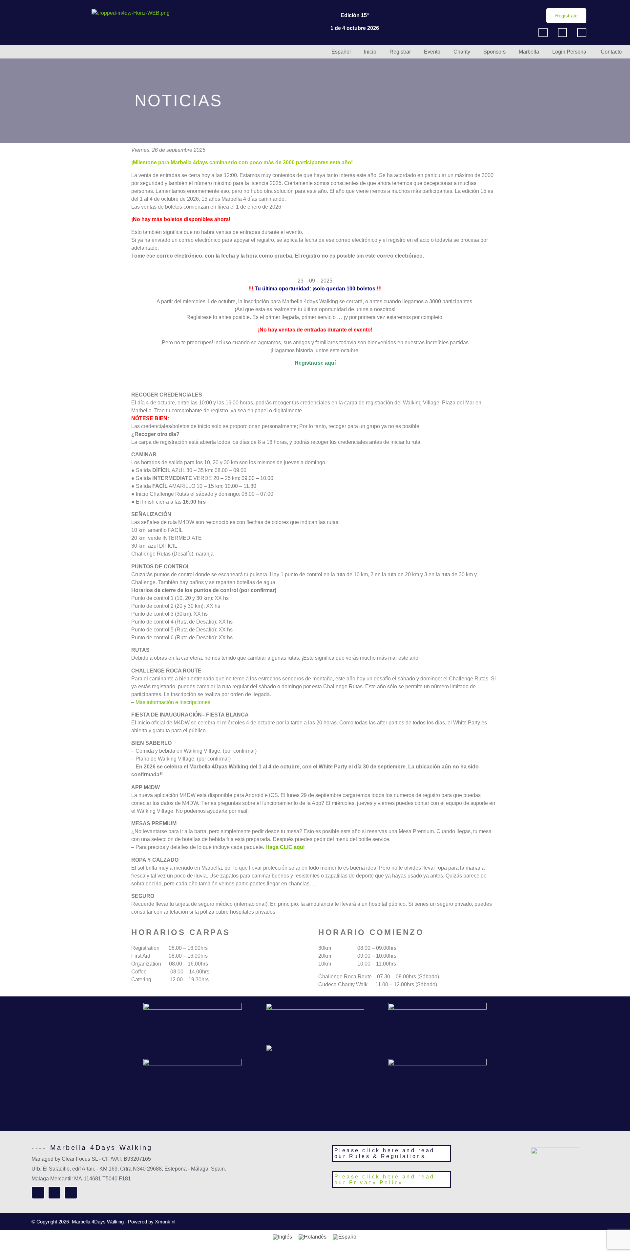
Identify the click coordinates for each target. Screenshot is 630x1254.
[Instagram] (562, 32)
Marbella (529, 52)
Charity (461, 52)
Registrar (400, 52)
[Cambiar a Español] (345, 1237)
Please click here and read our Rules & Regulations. (384, 1153)
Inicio (370, 52)
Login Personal (570, 52)
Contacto (611, 52)
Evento (432, 52)
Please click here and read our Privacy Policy (384, 1179)
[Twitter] (581, 32)
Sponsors (494, 52)
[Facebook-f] (543, 32)
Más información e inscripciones (173, 702)
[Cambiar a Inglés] (282, 1237)
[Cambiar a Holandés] (312, 1237)
